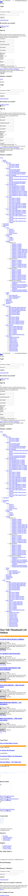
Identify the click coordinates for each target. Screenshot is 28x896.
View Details (3, 650)
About (7, 227)
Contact (8, 235)
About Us (11, 229)
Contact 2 (11, 238)
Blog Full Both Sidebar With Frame (17, 310)
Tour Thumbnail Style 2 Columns (17, 186)
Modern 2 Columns (16, 269)
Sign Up (2, 889)
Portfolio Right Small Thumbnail (19, 291)
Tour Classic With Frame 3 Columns (17, 204)
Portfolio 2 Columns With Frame (19, 249)
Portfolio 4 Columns (17, 246)
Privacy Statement (14, 69)
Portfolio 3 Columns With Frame (19, 250)
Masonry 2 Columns (17, 263)
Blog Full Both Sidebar (14, 314)
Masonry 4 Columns (17, 260)
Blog (4, 304)
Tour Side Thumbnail (11, 175)
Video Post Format (13, 350)
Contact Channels (7, 848)
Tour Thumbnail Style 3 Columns (17, 187)
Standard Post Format (14, 337)
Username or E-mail (4, 871)
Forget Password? (4, 20)
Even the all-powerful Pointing (7, 809)
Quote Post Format (13, 349)
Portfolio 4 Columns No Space (19, 256)
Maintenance (9, 300)
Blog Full (8, 306)
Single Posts (9, 335)
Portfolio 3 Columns (17, 245)
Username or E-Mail (5, 12)
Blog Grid (8, 315)
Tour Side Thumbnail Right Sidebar (17, 181)
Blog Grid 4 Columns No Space (16, 323)
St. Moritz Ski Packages (10, 653)
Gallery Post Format (13, 345)
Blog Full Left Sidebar (14, 313)
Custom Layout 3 (13, 341)
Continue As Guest (4, 895)
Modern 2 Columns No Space (19, 275)
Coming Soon (9, 302)
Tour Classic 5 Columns (14, 202)
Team (7, 294)
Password (2, 14)
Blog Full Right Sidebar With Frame (17, 307)
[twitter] (2, 2)
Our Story (5, 836)
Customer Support (7, 845)
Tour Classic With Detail (12, 208)
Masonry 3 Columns (17, 261)
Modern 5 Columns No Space (19, 279)
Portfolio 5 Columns (17, 248)
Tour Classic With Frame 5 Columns (17, 207)
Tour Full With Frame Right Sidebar (17, 172)
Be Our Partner (6, 840)
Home (4, 160)
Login (1, 79)
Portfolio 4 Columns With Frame (19, 252)
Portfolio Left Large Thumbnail (19, 284)
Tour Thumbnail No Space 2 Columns (18, 191)
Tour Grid (8, 163)
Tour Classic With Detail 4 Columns (17, 213)
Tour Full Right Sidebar (14, 169)
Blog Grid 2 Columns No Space (16, 321)
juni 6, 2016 (4, 797)
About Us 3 (11, 231)
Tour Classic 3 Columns (14, 199)
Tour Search (6, 223)
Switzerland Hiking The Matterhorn (10, 668)
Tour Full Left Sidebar (14, 171)
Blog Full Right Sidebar (14, 311)
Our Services (9, 234)
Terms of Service (4, 69)
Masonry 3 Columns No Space (19, 265)
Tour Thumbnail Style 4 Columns (17, 188)
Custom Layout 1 (13, 338)
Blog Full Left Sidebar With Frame (17, 308)
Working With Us (7, 838)
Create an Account (4, 26)
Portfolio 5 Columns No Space (19, 257)
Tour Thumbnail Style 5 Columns (17, 190)
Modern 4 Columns (16, 272)
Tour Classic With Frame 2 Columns (17, 203)
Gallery (7, 292)
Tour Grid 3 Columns (14, 165)
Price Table (8, 299)
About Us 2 (11, 230)
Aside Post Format (13, 342)
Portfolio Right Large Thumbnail (19, 285)
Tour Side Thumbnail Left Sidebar (17, 183)
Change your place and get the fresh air (9, 798)
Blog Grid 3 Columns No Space (16, 322)
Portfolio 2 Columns (17, 244)
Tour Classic (9, 196)
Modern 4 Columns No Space (19, 277)
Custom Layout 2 (13, 340)
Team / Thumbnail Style (14, 296)
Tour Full (8, 168)
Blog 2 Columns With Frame (16, 326)
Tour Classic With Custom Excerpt (14, 214)
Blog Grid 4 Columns (14, 319)
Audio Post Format (13, 344)
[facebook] (0, 2)
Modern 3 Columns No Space (19, 276)
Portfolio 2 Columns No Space (19, 253)
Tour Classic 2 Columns (14, 198)
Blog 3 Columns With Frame (16, 327)
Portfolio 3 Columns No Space (19, 254)
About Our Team (13, 233)
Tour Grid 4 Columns (14, 167)
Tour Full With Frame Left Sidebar (17, 173)
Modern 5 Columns (16, 273)
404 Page (8, 303)
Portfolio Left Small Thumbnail (19, 290)
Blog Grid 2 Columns (14, 317)
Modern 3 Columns (16, 271)
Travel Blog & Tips (7, 837)
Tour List (5, 161)
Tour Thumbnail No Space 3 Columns (18, 192)
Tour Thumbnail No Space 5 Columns (18, 195)
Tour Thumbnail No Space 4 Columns (18, 194)
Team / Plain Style (13, 295)
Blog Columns (9, 325)
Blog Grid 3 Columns (14, 318)
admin (9, 797)
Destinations (6, 225)
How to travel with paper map (7, 796)
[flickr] (1, 2)
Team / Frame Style (13, 298)
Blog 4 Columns (13, 333)
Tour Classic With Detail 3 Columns (17, 211)
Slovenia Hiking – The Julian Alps (10, 762)
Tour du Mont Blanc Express (12, 639)
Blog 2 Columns (13, 330)
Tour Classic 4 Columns (14, 200)
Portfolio (8, 241)
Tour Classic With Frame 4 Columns (17, 206)
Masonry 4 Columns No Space (19, 264)
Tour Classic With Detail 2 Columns (17, 210)
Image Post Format (13, 346)
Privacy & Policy (7, 847)
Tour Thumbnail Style (11, 184)
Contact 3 (11, 240)
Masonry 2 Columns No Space (19, 267)
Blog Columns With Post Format (16, 334)
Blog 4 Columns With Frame (16, 329)
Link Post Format (13, 348)
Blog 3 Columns (13, 331)
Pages (4, 226)
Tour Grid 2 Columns (14, 164)
